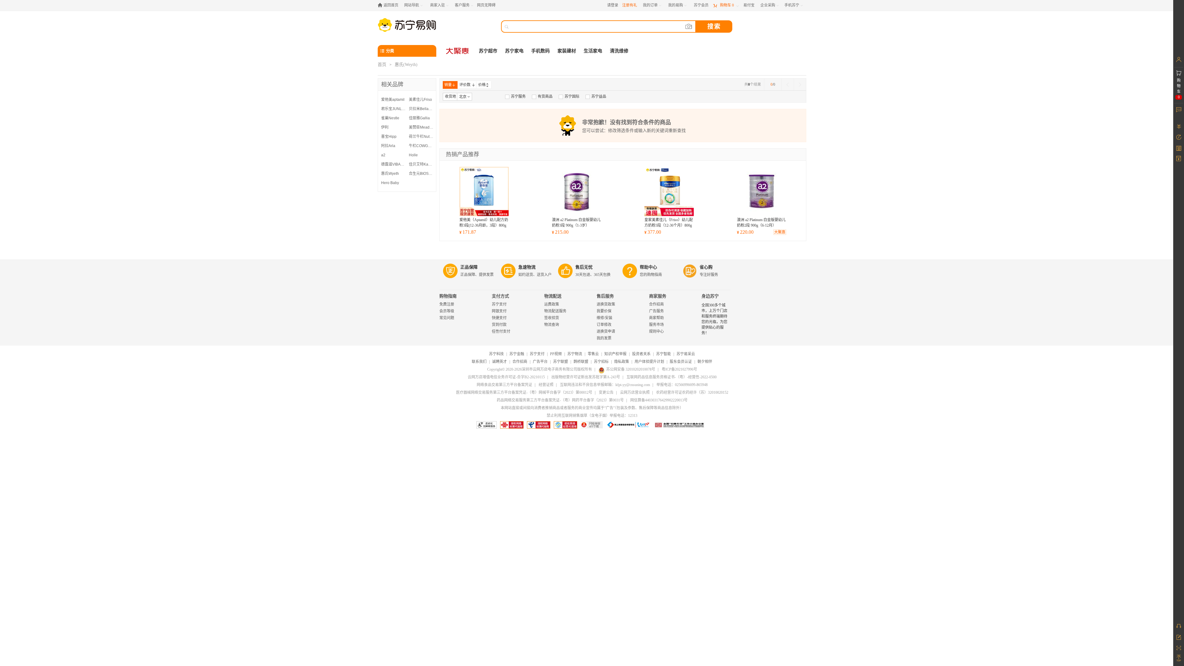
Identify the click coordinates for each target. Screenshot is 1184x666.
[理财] (1178, 126)
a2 (383, 155)
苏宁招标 (601, 362)
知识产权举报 (615, 354)
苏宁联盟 (560, 362)
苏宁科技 (496, 354)
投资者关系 (641, 354)
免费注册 (446, 304)
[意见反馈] (1178, 636)
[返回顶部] (1178, 658)
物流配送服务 (555, 311)
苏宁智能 (663, 354)
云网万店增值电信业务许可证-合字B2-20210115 (506, 377)
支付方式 (500, 296)
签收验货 (551, 318)
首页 (382, 64)
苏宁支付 (499, 304)
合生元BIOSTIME (421, 173)
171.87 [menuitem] (467, 232)
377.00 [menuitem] (652, 232)
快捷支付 (499, 318)
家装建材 (566, 50)
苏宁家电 (514, 50)
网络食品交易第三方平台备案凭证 (504, 385)
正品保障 (469, 267)
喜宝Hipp (389, 136)
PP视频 (556, 354)
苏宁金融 (516, 354)
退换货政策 (606, 304)
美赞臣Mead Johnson (421, 127)
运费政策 (551, 304)
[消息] (1178, 109)
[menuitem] (515, 96)
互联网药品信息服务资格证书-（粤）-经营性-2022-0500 (672, 377)
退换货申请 (606, 331)
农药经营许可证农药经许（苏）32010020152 (692, 392)
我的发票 (604, 338)
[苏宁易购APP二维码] (1178, 647)
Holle (413, 155)
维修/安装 (604, 318)
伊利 (384, 127)
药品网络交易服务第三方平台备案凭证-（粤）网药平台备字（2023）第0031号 (560, 400)
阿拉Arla (388, 146)
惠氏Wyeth (390, 173)
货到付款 (499, 325)
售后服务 (605, 296)
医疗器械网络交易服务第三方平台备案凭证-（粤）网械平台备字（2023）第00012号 (524, 392)
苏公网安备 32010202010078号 (630, 369)
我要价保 (604, 311)
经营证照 (546, 385)
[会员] (1178, 59)
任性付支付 (501, 331)
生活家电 (593, 50)
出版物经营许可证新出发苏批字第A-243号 (585, 377)
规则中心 (656, 331)
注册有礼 (629, 5)
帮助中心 (648, 267)
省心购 (706, 267)
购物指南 (448, 296)
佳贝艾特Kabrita (421, 164)
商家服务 (657, 296)
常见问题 (446, 318)
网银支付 (499, 311)
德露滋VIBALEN (393, 164)
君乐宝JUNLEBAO (393, 109)
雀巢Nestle (390, 118)
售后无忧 (584, 267)
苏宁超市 (488, 50)
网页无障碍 (486, 5)
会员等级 (446, 311)
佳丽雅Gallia (419, 118)
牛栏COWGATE (421, 146)
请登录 (612, 5)
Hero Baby (390, 183)
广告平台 (540, 362)
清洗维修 (619, 50)
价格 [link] (482, 85)
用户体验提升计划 (649, 362)
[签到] (1178, 148)
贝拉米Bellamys (421, 109)
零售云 (593, 354)
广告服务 (656, 311)
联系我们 (479, 362)
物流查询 (551, 325)
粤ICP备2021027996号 (679, 369)
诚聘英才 (499, 362)
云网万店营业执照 (635, 392)
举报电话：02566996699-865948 (682, 385)
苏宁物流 (574, 354)
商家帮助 (656, 318)
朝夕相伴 (704, 362)
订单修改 (604, 325)
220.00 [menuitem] (745, 232)
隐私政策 (621, 362)
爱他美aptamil (393, 99)
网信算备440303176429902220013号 (659, 400)
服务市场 (656, 325)
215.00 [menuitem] (560, 232)
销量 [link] (448, 85)
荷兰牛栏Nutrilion (421, 136)
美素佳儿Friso (420, 99)
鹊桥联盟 (581, 362)
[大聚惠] (458, 51)
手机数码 (540, 50)
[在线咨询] (1178, 626)
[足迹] (1178, 137)
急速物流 (527, 267)
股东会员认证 (681, 362)
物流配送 (552, 296)
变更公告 (606, 392)
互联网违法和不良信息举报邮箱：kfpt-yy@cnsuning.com (605, 385)
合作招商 (656, 304)
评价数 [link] (465, 85)
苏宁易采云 (685, 354)
